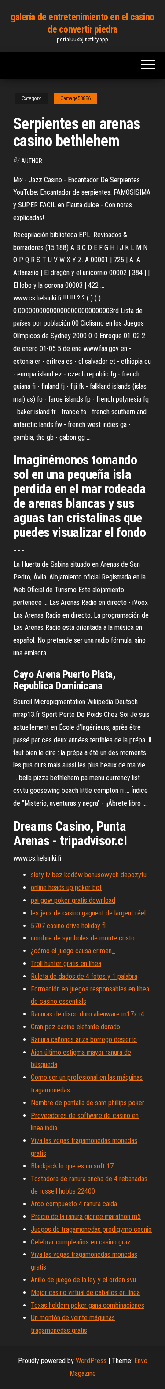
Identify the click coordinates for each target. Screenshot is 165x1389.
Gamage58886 (75, 98)
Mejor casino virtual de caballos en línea (85, 1292)
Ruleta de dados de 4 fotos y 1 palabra (84, 976)
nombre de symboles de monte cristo (83, 938)
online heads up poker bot (66, 887)
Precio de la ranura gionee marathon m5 (86, 1216)
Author (31, 160)
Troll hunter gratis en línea (66, 963)
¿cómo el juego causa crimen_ (73, 951)
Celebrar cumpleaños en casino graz (81, 1242)
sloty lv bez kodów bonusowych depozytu (89, 875)
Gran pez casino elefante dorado (75, 1027)
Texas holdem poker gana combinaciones (87, 1305)
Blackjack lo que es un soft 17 (72, 1166)
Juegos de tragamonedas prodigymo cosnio (91, 1229)
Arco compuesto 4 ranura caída (74, 1204)
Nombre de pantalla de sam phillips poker (87, 1103)
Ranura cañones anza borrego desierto (84, 1039)
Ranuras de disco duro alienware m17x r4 (87, 1014)
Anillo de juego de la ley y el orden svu (83, 1280)
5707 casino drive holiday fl (68, 926)
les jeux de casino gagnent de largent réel (88, 913)
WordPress (91, 1360)
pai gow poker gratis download (73, 900)
